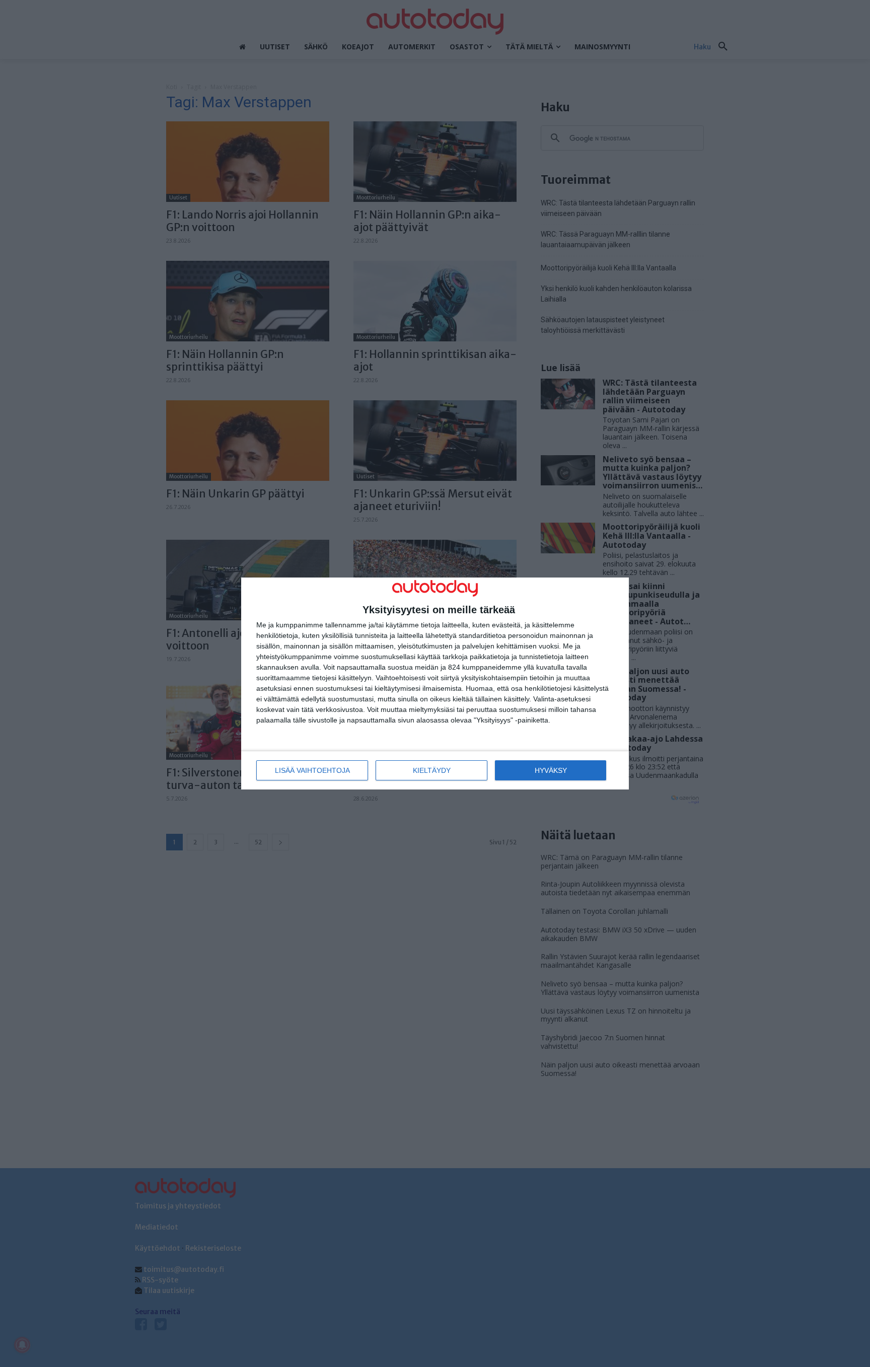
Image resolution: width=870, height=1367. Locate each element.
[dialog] (435, 683)
